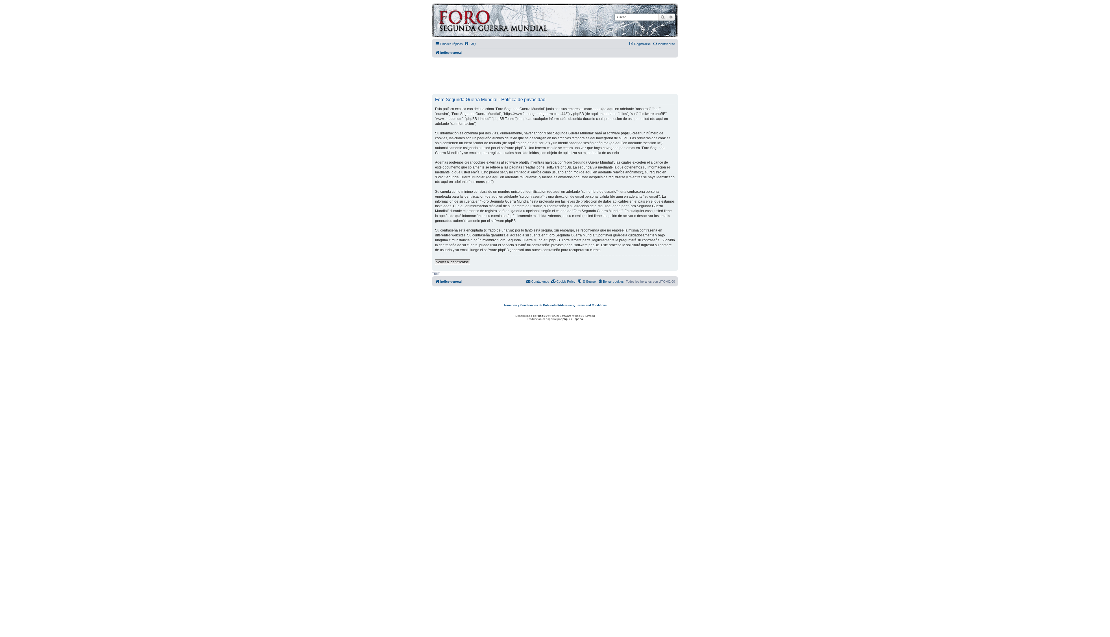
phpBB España (573, 319)
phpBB (542, 315)
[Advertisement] (555, 76)
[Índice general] (516, 21)
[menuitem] (470, 43)
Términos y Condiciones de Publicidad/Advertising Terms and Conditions (555, 305)
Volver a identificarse (452, 262)
